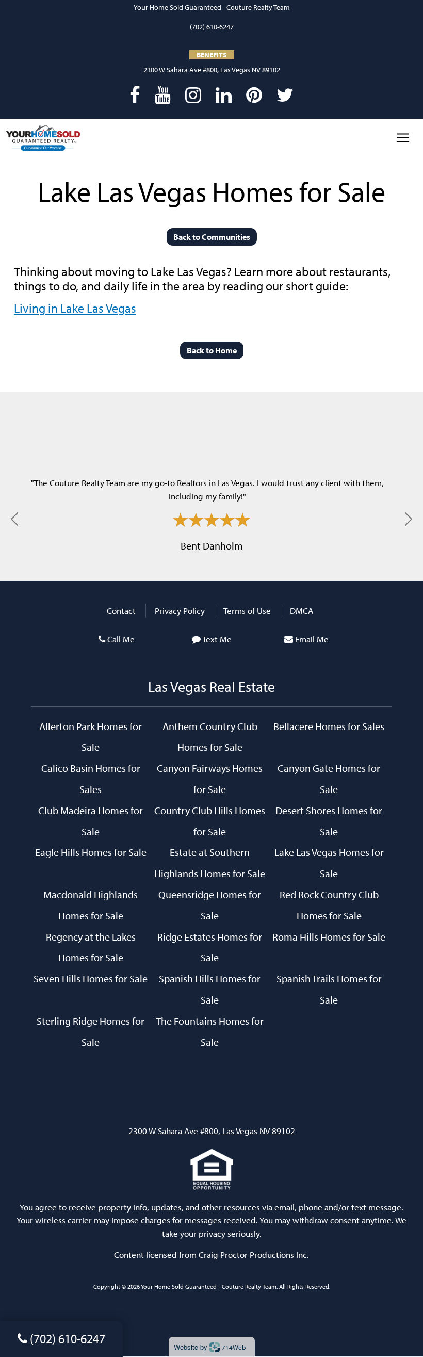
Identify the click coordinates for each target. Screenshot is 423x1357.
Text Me (217, 639)
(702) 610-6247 (212, 26)
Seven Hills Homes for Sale (91, 978)
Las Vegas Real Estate (211, 686)
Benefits (212, 54)
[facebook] (134, 94)
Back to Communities (211, 237)
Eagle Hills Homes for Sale (91, 852)
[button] (14, 519)
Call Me (121, 639)
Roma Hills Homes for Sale (328, 936)
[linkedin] (224, 94)
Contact (121, 610)
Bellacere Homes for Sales (328, 726)
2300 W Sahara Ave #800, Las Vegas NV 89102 (211, 69)
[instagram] (193, 94)
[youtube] (163, 94)
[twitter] (285, 94)
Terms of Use (247, 610)
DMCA (301, 610)
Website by (210, 1347)
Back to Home (212, 350)
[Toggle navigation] (403, 138)
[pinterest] (254, 94)
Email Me (312, 639)
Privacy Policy (180, 610)
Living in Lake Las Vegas (75, 308)
